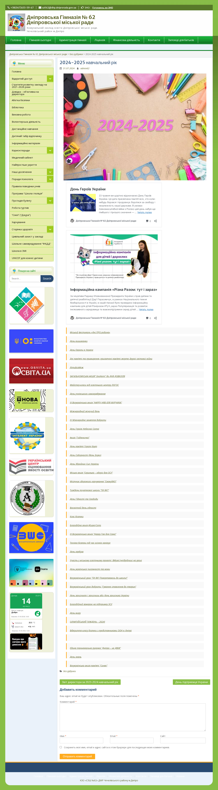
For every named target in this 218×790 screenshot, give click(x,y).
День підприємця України (191, 682)
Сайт (162, 736)
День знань (75, 656)
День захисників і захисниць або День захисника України (99, 595)
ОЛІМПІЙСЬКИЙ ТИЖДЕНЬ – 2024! (87, 621)
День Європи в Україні (81, 349)
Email (113, 736)
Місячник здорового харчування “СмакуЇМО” (93, 481)
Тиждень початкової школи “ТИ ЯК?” (89, 490)
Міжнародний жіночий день (85, 411)
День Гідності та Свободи (84, 498)
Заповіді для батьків (181, 40)
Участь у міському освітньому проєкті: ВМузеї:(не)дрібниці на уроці (106, 560)
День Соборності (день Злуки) (85, 455)
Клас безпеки (76, 516)
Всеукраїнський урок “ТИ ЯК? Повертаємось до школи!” (99, 577)
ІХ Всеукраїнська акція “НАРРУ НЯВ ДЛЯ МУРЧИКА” (96, 402)
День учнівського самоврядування (87, 393)
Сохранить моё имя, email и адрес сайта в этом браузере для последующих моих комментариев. (117, 747)
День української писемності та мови (90, 569)
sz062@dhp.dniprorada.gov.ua (59, 7)
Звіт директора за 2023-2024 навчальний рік (90, 682)
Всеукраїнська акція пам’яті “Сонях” (88, 665)
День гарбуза (76, 551)
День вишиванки (78, 341)
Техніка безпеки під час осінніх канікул (90, 542)
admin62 (84, 68)
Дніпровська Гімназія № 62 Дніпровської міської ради (61, 20)
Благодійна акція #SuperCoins (85, 525)
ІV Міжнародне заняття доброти (88, 420)
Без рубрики (76, 54)
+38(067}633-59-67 (22, 7)
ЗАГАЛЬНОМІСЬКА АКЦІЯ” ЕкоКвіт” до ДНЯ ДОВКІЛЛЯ (97, 376)
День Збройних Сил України (84, 463)
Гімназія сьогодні (40, 40)
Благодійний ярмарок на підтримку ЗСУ (91, 604)
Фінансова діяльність (126, 40)
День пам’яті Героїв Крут (83, 446)
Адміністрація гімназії (72, 40)
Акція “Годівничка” (79, 437)
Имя (63, 736)
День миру (75, 612)
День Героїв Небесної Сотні (84, 428)
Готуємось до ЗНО (102, 7)
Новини (15, 47)
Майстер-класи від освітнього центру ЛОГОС (94, 384)
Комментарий (68, 701)
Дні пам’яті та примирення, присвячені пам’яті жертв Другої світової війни (111, 358)
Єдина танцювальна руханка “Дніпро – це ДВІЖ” (95, 648)
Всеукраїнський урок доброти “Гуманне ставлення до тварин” (103, 586)
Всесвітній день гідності (83, 507)
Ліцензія (99, 40)
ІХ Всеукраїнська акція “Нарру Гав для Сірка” (93, 534)
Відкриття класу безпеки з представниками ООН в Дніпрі (101, 630)
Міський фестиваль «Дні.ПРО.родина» (90, 332)
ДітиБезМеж (76, 367)
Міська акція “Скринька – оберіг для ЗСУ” (91, 472)
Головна (16, 40)
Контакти (154, 40)
